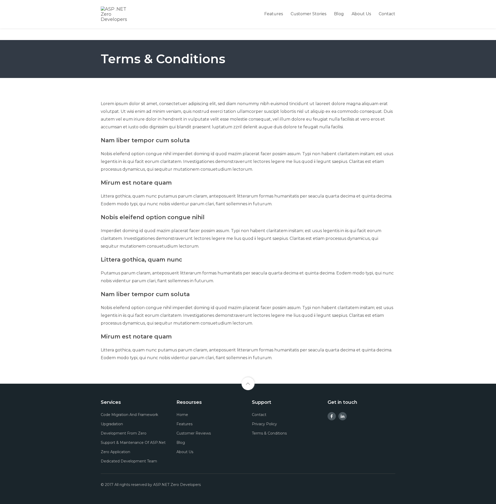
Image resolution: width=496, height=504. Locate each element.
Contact (387, 13)
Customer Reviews (193, 433)
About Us (361, 13)
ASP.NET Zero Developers (177, 484)
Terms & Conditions (269, 433)
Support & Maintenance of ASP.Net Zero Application (133, 447)
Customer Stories (308, 13)
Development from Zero (123, 433)
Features (273, 13)
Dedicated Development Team (129, 461)
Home (182, 414)
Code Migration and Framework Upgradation (129, 419)
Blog (339, 13)
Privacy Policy (264, 424)
